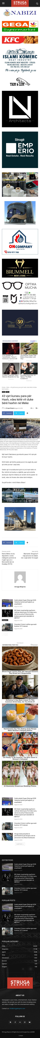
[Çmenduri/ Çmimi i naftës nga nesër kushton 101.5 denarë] (7, 627)
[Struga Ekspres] (3, 408)
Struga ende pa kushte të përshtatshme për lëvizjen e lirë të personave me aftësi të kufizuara (24, 835)
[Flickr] (20, 1022)
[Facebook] (15, 1022)
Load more (19, 844)
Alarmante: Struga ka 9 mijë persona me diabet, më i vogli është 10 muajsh (29, 556)
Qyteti (4, 606)
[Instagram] (25, 1022)
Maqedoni (5, 620)
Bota (8, 387)
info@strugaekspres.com (17, 1008)
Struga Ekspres (10, 408)
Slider (7, 392)
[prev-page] (3, 634)
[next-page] (6, 634)
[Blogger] (10, 1022)
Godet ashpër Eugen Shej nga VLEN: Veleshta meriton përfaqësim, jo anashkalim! (25, 602)
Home (3, 387)
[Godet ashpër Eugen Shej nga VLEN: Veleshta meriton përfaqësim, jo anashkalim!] (7, 603)
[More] (27, 413)
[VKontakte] (29, 1022)
